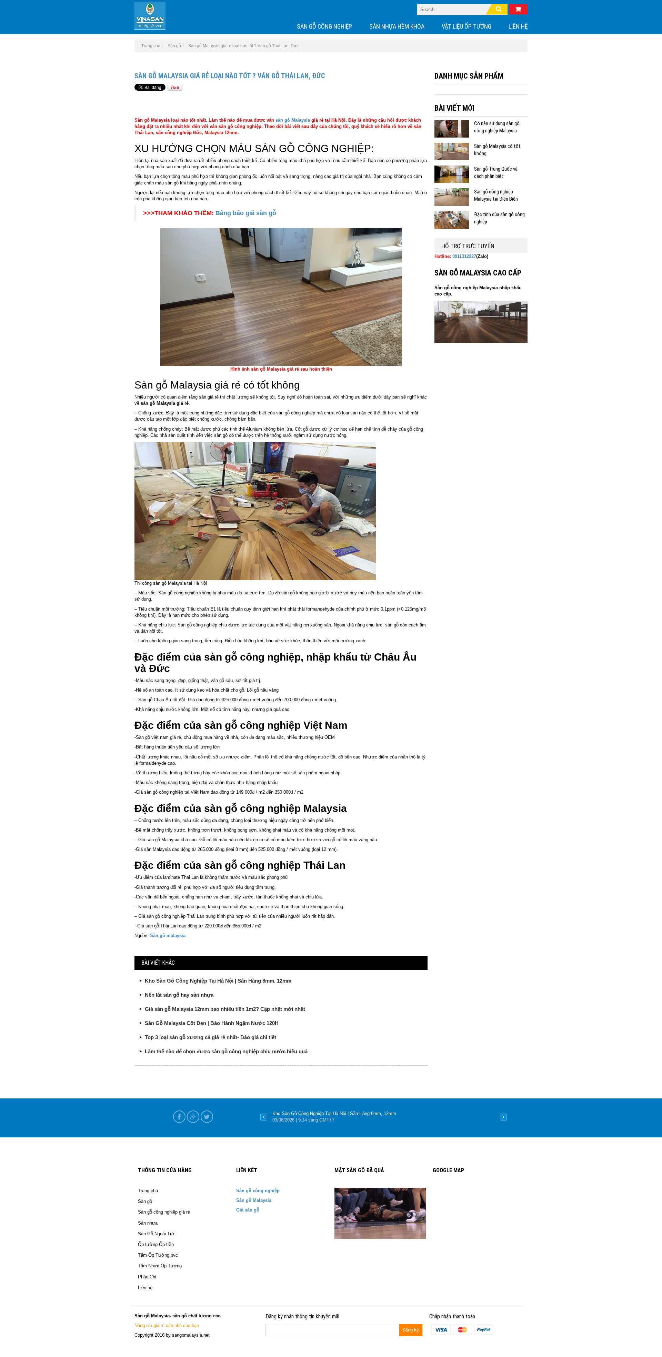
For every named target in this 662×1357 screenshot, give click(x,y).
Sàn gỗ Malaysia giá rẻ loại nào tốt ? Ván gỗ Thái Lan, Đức (229, 76)
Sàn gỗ (145, 1201)
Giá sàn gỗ (247, 1210)
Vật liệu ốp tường (466, 26)
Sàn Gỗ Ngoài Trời (156, 1233)
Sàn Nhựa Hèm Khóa (396, 26)
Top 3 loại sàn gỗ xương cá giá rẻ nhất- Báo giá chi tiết (210, 1037)
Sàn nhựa (148, 1223)
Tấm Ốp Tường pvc (158, 1255)
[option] (383, 1116)
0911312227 (464, 256)
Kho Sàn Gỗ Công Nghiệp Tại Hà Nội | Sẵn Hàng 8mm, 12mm (218, 981)
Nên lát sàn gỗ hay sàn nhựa (179, 995)
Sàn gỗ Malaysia (253, 1200)
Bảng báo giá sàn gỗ (245, 213)
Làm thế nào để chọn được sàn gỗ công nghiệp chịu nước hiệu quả (226, 1051)
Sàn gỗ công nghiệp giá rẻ (164, 1212)
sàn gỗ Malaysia (292, 120)
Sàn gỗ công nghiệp (324, 26)
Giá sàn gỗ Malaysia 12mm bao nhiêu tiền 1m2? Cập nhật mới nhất (225, 1009)
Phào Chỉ (147, 1276)
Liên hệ (518, 26)
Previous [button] (263, 1117)
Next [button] (503, 1117)
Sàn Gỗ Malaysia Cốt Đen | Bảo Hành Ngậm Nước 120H (212, 1023)
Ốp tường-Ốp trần (156, 1244)
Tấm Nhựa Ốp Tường (160, 1265)
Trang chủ (148, 1190)
